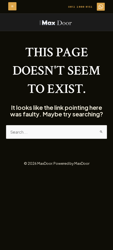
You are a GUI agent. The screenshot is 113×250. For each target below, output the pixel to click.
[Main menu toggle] (12, 6)
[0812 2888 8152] (101, 7)
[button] (80, 7)
